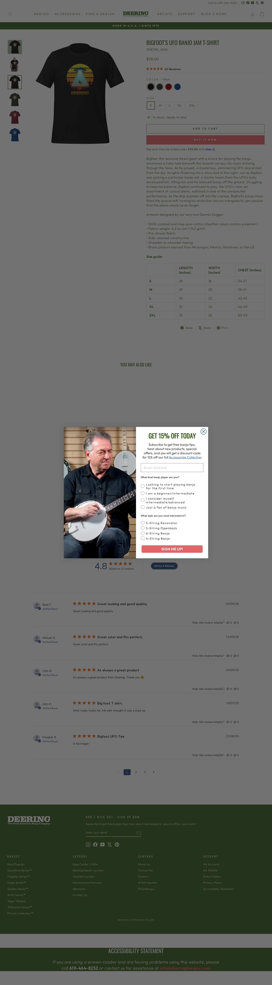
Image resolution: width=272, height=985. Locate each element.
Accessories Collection (185, 457)
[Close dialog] (203, 431)
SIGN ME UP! (172, 549)
